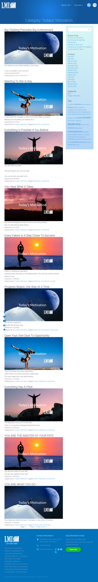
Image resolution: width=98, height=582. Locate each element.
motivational (45, 124)
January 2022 (72, 86)
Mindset (71, 128)
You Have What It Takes (18, 186)
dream (70, 114)
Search (89, 30)
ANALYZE (88, 104)
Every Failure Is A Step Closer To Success (29, 235)
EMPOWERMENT (82, 114)
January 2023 (72, 63)
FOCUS (75, 118)
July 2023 (71, 56)
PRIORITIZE (75, 137)
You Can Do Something (75, 38)
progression (54, 330)
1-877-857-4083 (45, 545)
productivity (82, 137)
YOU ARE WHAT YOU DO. (20, 484)
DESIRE (85, 110)
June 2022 (71, 79)
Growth (35, 381)
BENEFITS (76, 107)
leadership (36, 124)
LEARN (83, 124)
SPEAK (69, 142)
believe (71, 107)
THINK (89, 142)
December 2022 (73, 65)
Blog (69, 93)
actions (84, 104)
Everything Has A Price (18, 387)
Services (77, 5)
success (53, 281)
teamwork (83, 142)
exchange (70, 118)
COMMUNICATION (72, 110)
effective (74, 114)
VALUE (77, 144)
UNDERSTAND (71, 144)
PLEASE (69, 137)
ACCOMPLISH (71, 104)
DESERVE (80, 110)
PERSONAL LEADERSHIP (83, 134)
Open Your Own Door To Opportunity (26, 335)
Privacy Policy (29, 577)
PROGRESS (71, 139)
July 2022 (71, 77)
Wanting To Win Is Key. (18, 81)
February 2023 (72, 61)
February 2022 (72, 84)
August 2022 (72, 75)
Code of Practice (42, 577)
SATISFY (89, 139)
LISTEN (87, 124)
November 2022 (73, 68)
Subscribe (73, 549)
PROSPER (77, 139)
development (86, 112)
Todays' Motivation (21, 75)
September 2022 (73, 72)
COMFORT (82, 107)
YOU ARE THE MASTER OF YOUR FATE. (29, 435)
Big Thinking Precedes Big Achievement (28, 30)
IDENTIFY (73, 120)
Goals (79, 118)
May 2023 (71, 58)
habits (41, 525)
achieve (78, 104)
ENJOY (88, 114)
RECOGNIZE (83, 139)
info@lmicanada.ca (46, 549)
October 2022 (72, 70)
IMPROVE (78, 120)
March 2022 (72, 81)
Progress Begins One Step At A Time (26, 286)
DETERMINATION (72, 112)
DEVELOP (79, 112)
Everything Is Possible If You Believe (26, 130)
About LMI (66, 5)
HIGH (69, 120)
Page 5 (32, 527)
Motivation (78, 128)
